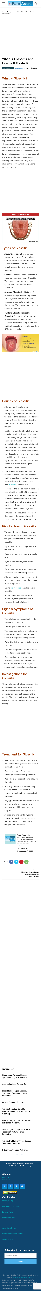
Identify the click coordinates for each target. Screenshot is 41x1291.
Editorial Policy (8, 1212)
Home (4, 12)
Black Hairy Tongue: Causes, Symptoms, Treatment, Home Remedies (30, 874)
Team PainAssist (31, 68)
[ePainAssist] (20, 3)
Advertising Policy (9, 1228)
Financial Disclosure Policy (12, 1234)
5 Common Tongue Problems (15, 1150)
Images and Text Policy (11, 1206)
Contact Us (6, 1180)
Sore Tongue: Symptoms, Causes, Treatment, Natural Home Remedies (16, 1132)
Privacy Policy (7, 1201)
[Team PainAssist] (10, 843)
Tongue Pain (6, 13)
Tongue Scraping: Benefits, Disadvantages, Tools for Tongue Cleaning (16, 1111)
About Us (5, 1177)
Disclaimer (24, 1277)
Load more (19, 1155)
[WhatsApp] (26, 862)
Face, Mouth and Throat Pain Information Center (22, 12)
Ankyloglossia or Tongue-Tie (14, 1084)
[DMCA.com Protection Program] (9, 1193)
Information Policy (9, 1217)
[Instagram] (10, 1186)
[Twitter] (16, 862)
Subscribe (20, 1261)
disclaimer (22, 846)
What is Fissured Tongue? (13, 1102)
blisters (12, 484)
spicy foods (16, 588)
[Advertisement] (20, 36)
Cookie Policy (7, 1239)
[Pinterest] (21, 862)
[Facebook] (11, 862)
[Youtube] (22, 1186)
